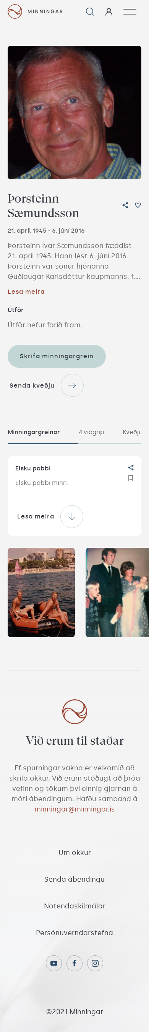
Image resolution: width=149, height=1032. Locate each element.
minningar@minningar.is (74, 809)
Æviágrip (91, 432)
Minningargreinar (34, 432)
